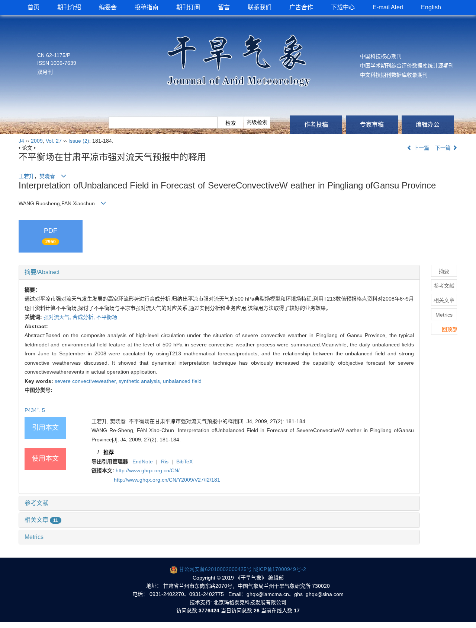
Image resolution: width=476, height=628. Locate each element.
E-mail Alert (388, 7)
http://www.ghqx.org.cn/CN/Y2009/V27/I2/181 (167, 480)
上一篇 (420, 148)
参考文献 (36, 503)
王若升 (26, 176)
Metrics (34, 537)
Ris (164, 461)
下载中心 (343, 7)
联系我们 (259, 7)
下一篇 (443, 148)
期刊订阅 (188, 7)
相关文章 (41, 520)
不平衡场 (106, 317)
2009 (37, 141)
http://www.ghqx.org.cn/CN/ (148, 470)
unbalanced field (182, 381)
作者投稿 (316, 124)
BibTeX (184, 461)
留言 (224, 7)
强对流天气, (58, 317)
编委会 (108, 7)
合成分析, (84, 317)
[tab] (219, 272)
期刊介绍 (69, 7)
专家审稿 (372, 124)
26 (257, 610)
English (431, 7)
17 (297, 610)
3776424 (209, 610)
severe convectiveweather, (87, 381)
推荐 (108, 452)
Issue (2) (78, 141)
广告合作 (301, 7)
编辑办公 (428, 124)
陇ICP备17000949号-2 (279, 569)
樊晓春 (47, 176)
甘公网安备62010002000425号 (215, 569)
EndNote (142, 461)
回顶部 (449, 329)
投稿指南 (146, 7)
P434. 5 (43, 410)
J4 (21, 141)
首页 (33, 7)
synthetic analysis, (141, 381)
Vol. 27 (54, 141)
